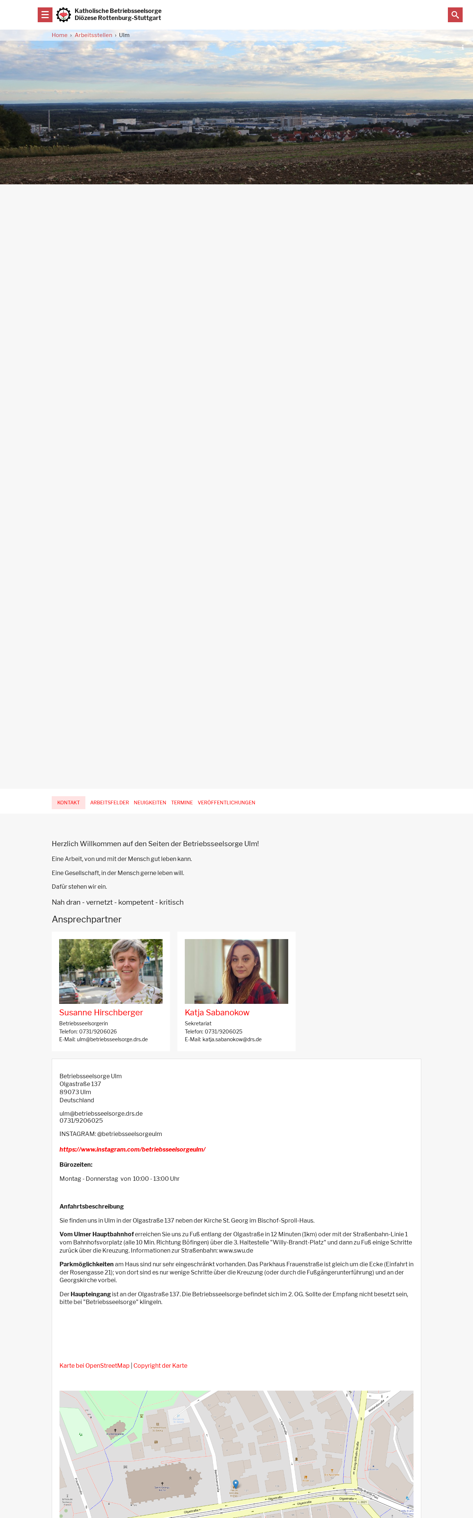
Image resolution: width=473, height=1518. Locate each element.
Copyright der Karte (160, 1365)
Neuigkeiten (150, 802)
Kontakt (68, 802)
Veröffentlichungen (226, 802)
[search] (455, 14)
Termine (182, 802)
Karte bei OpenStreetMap (94, 1365)
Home (60, 35)
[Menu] (45, 14)
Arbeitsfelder (109, 802)
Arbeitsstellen (93, 35)
